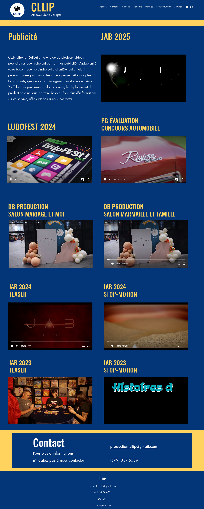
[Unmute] (16, 179)
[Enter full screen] (88, 179)
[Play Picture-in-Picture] (83, 179)
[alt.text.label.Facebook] (186, 6)
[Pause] (11, 179)
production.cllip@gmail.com (133, 446)
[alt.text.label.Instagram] (191, 6)
